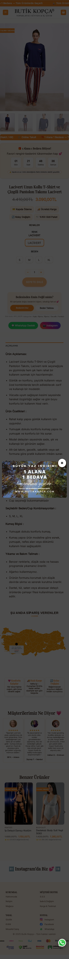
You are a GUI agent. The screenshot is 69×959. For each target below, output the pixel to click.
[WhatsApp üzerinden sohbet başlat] (62, 942)
